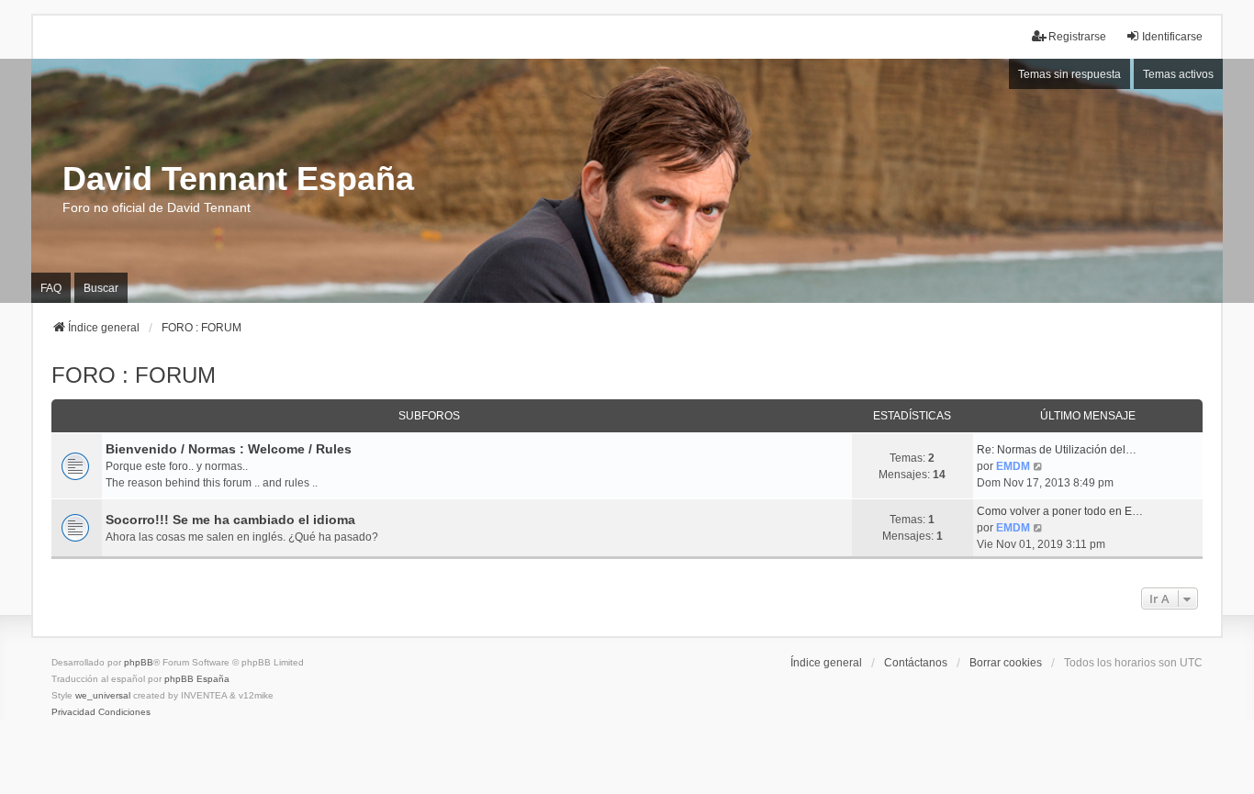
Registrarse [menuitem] (1077, 36)
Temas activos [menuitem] (1178, 74)
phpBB (138, 662)
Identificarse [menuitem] (1172, 36)
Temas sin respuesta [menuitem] (1069, 74)
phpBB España (197, 679)
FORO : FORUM (133, 375)
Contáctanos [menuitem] (915, 662)
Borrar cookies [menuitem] (1005, 662)
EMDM (1013, 466)
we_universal (102, 695)
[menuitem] (73, 712)
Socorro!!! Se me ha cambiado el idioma (230, 519)
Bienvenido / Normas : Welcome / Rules (229, 449)
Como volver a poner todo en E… (1060, 511)
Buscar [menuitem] (101, 288)
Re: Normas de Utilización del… (1056, 449)
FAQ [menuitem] (51, 288)
